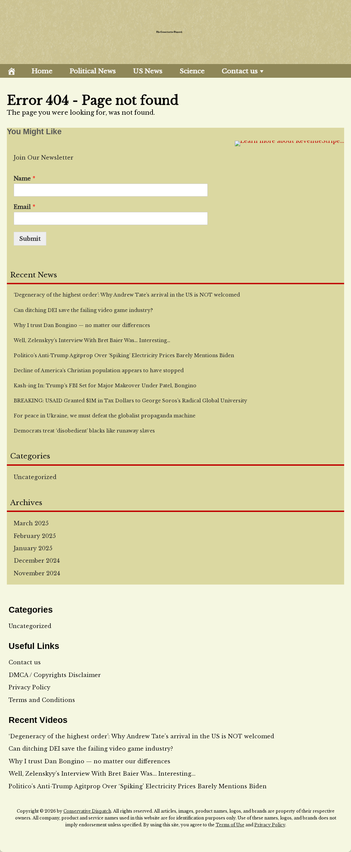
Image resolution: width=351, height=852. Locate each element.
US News (147, 71)
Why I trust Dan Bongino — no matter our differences (89, 761)
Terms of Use (230, 824)
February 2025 (35, 535)
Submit (30, 238)
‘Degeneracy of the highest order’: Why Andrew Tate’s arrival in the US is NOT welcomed (141, 736)
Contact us (240, 71)
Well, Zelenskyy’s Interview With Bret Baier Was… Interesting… (102, 773)
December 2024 (37, 560)
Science (192, 71)
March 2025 (31, 523)
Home (42, 71)
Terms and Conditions (42, 700)
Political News (93, 71)
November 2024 (37, 573)
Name (24, 178)
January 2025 (33, 548)
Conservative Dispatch (87, 811)
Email (24, 206)
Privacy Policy (29, 687)
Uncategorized (35, 477)
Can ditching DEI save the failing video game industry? (91, 748)
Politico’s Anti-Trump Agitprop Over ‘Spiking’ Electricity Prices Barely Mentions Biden (138, 786)
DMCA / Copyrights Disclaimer (55, 675)
